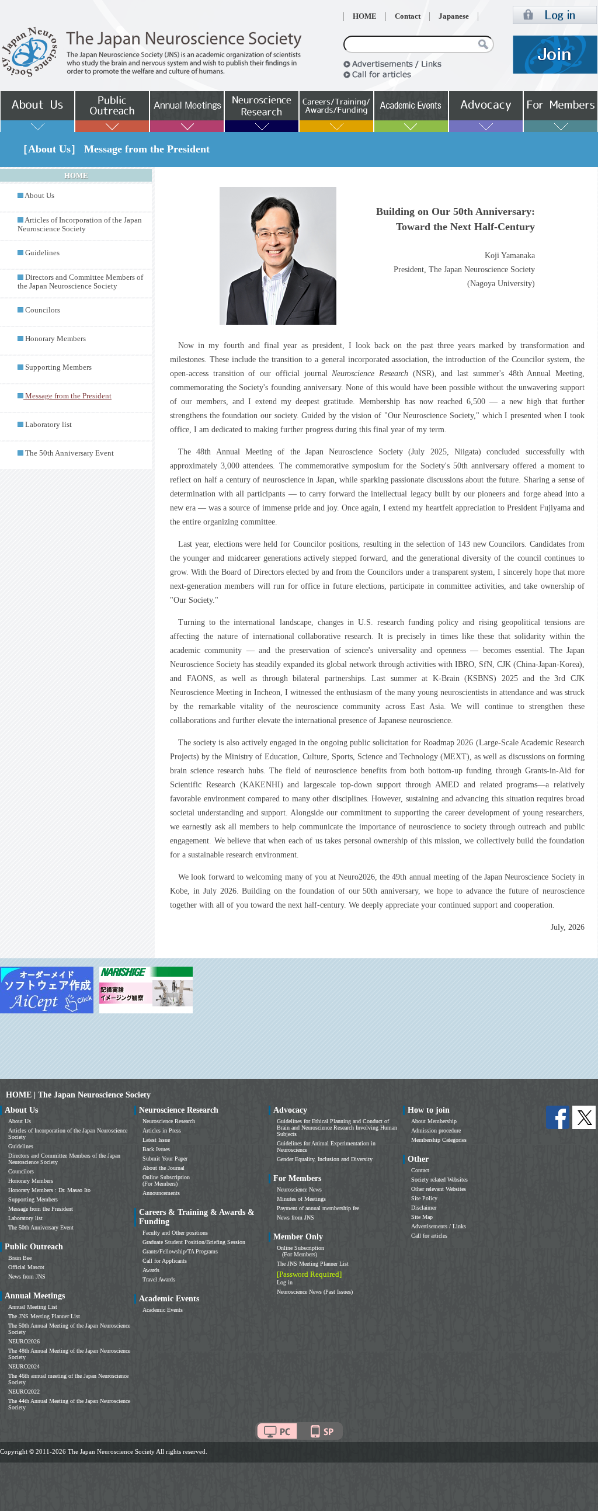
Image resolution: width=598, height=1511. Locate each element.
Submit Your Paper (164, 1158)
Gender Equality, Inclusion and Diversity (325, 1159)
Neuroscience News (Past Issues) (315, 1291)
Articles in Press (161, 1130)
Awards (150, 1270)
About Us (39, 196)
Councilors (42, 310)
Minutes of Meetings (301, 1199)
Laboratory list (48, 425)
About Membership (434, 1121)
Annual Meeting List (32, 1307)
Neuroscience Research (168, 1121)
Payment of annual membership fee (318, 1208)
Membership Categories (439, 1140)
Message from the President (40, 1209)
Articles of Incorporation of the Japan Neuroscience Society (80, 224)
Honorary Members (55, 339)
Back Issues (156, 1149)
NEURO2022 (24, 1391)
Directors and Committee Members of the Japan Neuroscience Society (80, 281)
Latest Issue (156, 1140)
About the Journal (163, 1168)
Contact (407, 16)
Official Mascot (26, 1267)
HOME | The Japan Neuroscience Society (78, 1094)
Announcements (161, 1193)
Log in (285, 1282)
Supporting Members (58, 367)
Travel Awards (158, 1279)
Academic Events (162, 1310)
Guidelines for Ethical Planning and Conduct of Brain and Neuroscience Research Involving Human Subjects (337, 1127)
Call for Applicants (164, 1261)
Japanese (454, 16)
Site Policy (424, 1198)
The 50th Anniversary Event (69, 453)
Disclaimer (423, 1207)
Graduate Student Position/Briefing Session (193, 1242)
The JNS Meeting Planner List (44, 1316)
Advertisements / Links (438, 1226)
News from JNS (27, 1276)
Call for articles (429, 1235)
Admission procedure (436, 1130)
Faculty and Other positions (175, 1232)
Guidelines (42, 253)
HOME (365, 16)
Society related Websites (439, 1179)
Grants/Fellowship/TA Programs (180, 1251)
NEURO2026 (24, 1341)
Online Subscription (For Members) (166, 1180)
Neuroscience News (299, 1189)
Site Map (422, 1217)
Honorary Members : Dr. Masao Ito (49, 1190)
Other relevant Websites (438, 1189)
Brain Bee (20, 1258)
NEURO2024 (24, 1366)
